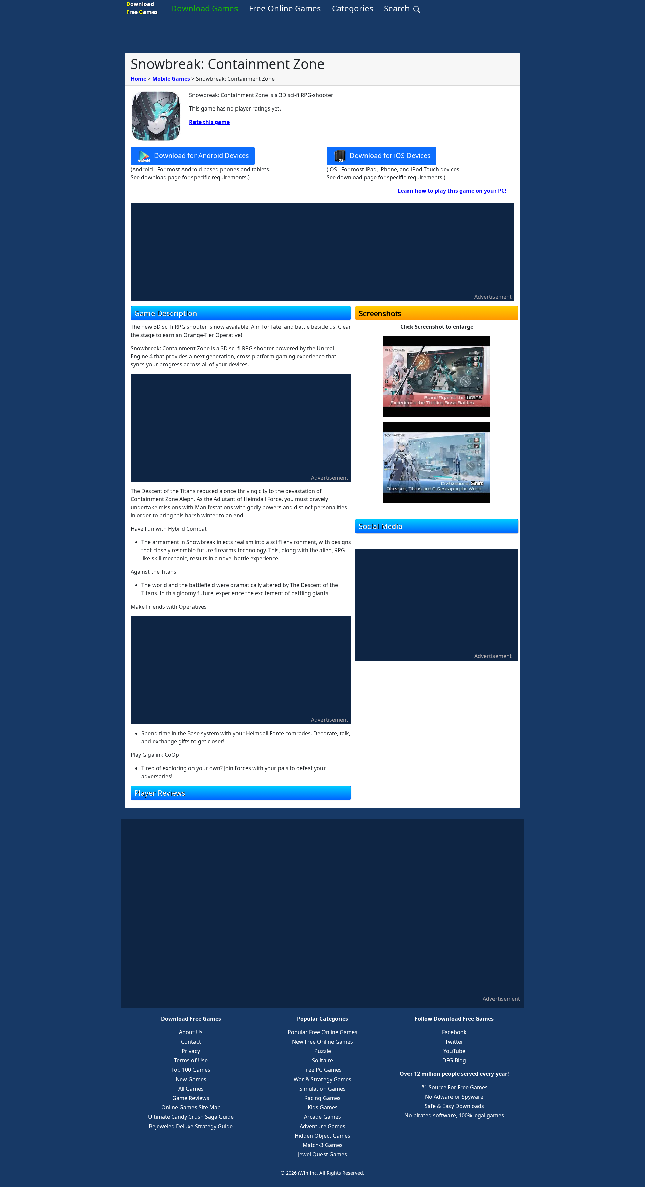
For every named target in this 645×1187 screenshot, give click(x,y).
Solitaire (322, 1060)
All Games (191, 1088)
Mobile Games (171, 78)
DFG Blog (454, 1060)
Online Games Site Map (191, 1107)
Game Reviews (190, 1098)
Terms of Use (191, 1060)
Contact (191, 1041)
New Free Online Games (322, 1041)
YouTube (454, 1051)
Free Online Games (285, 8)
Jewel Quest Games (322, 1154)
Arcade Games (322, 1116)
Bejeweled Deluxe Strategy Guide (191, 1126)
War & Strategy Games (322, 1079)
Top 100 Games (190, 1069)
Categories (352, 8)
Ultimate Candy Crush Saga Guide (191, 1116)
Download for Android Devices (200, 155)
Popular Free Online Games (322, 1032)
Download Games (204, 8)
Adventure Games (322, 1126)
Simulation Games (322, 1088)
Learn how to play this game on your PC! (452, 190)
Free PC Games (322, 1069)
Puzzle (322, 1051)
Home (138, 78)
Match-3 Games (323, 1145)
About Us (191, 1032)
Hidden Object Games (322, 1135)
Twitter (454, 1041)
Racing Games (322, 1098)
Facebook (454, 1032)
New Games (191, 1079)
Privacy (191, 1051)
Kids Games (323, 1107)
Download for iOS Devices (389, 155)
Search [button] (398, 8)
